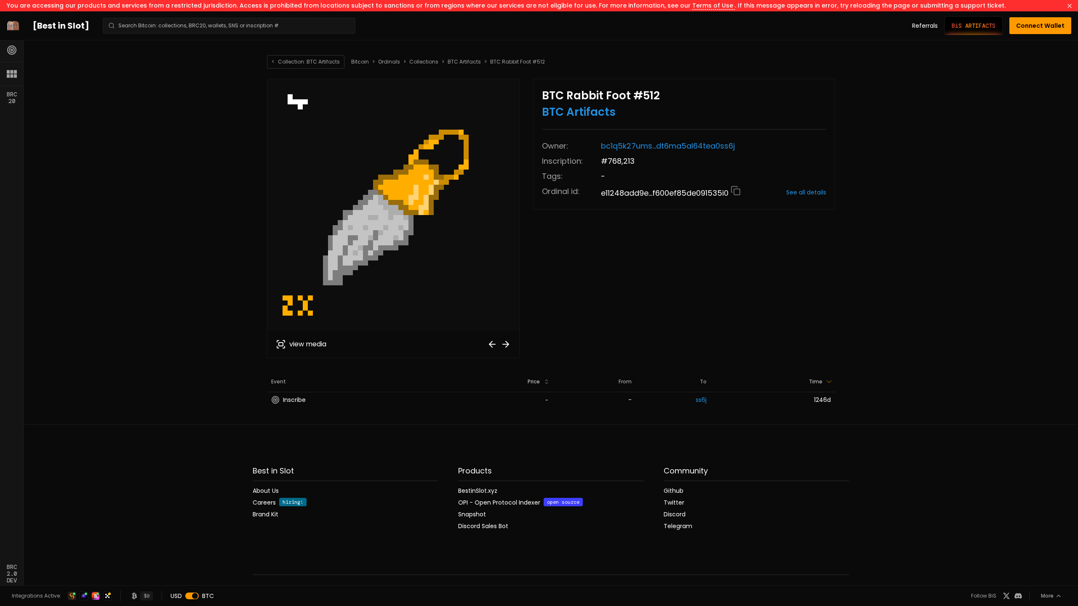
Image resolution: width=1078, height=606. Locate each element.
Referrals (925, 25)
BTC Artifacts (464, 61)
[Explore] (12, 50)
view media (307, 344)
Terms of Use (713, 5)
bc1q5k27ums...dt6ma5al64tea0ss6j (668, 146)
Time (815, 381)
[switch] (192, 596)
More (1047, 595)
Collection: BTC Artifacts (306, 61)
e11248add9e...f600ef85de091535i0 (666, 193)
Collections (423, 61)
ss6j (701, 400)
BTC (208, 596)
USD (176, 596)
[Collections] (12, 73)
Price (534, 381)
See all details (806, 192)
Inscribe (294, 400)
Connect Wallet (1040, 25)
